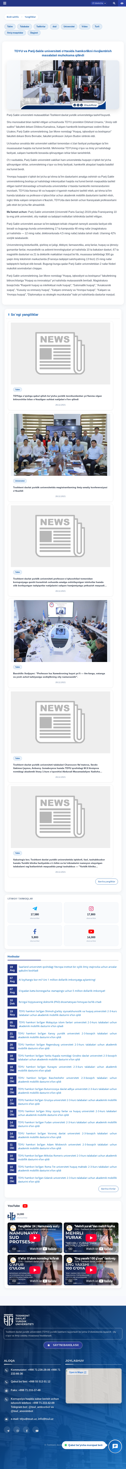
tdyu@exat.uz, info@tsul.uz (36, 1419)
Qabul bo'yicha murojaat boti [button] (86, 1445)
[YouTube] (35, 1430)
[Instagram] (16, 1430)
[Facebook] (26, 1430)
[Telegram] (7, 1430)
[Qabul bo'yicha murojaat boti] (115, 1446)
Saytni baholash (66, 1345)
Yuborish (50, 219)
